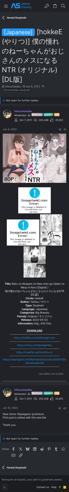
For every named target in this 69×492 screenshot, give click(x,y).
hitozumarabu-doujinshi (16, 89)
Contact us (42, 487)
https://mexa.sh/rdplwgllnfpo (34, 345)
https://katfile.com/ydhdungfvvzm (34, 337)
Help (53, 487)
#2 (64, 408)
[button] (6, 6)
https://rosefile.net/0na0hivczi (34, 352)
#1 (65, 129)
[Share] (59, 129)
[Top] (60, 487)
